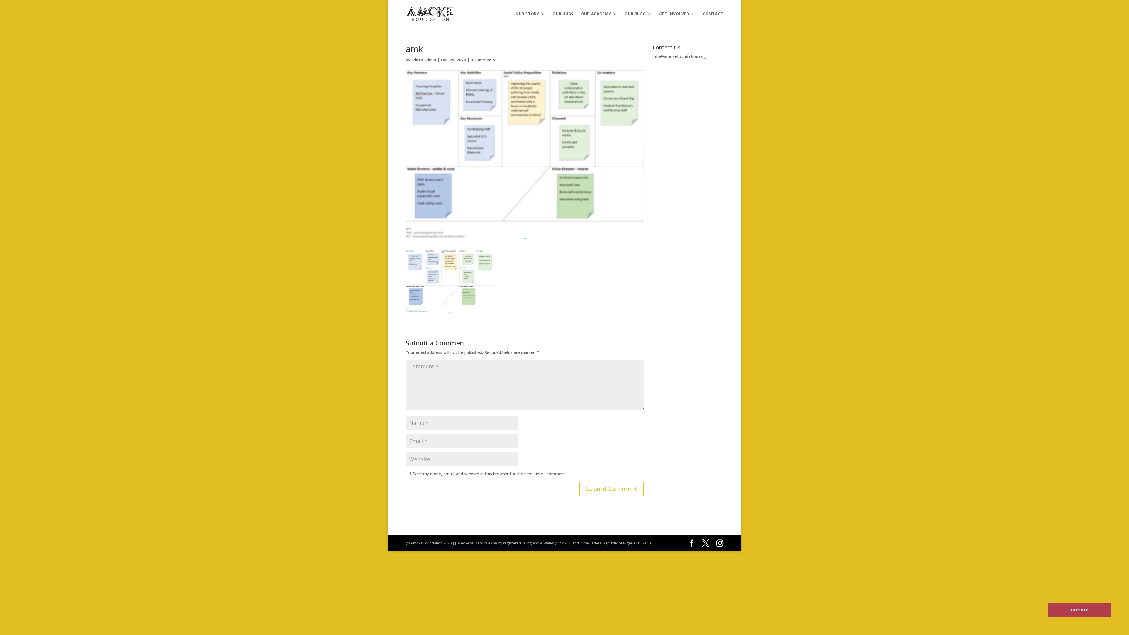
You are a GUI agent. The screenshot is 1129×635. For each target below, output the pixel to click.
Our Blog (635, 14)
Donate (1080, 610)
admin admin (423, 60)
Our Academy (596, 14)
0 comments (483, 60)
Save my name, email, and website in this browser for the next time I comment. (489, 474)
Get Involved (674, 14)
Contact (713, 14)
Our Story (527, 14)
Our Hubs (562, 14)
